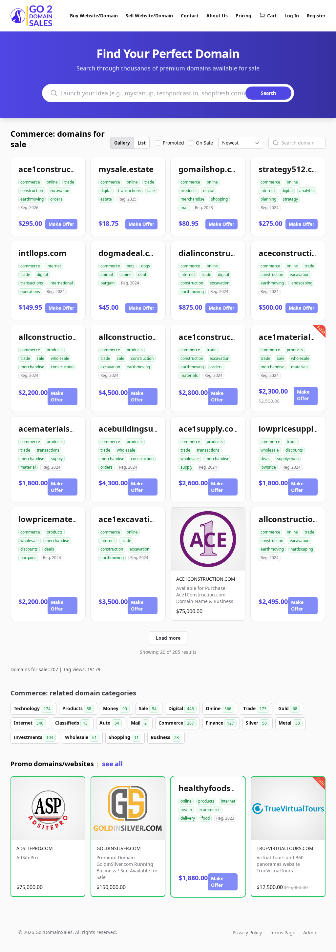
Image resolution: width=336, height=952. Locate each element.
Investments (33, 737)
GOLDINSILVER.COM (118, 848)
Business (165, 737)
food (205, 818)
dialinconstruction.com (223, 252)
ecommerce (209, 809)
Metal (289, 723)
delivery (187, 818)
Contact (190, 15)
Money (115, 708)
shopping (219, 199)
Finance (220, 723)
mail (184, 207)
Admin (310, 932)
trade (69, 182)
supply (57, 458)
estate (106, 199)
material (28, 467)
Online (218, 708)
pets (131, 266)
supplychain (288, 458)
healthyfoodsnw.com (219, 788)
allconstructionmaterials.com (76, 336)
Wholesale (81, 737)
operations (30, 291)
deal (142, 274)
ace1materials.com (296, 336)
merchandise (192, 199)
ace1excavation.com (138, 519)
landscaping (301, 283)
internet (268, 190)
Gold (287, 708)
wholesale (60, 358)
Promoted (173, 143)
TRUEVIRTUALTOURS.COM (285, 848)
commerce (30, 182)
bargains (28, 557)
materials (189, 375)
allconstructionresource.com (154, 336)
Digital (181, 708)
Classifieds (71, 723)
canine (125, 274)
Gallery (122, 143)
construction (31, 190)
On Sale (204, 143)
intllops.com (42, 252)
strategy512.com (292, 169)
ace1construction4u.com (66, 169)
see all (112, 763)
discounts (294, 450)
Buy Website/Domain (94, 15)
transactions (129, 190)
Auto (109, 723)
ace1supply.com (209, 428)
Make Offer (61, 224)
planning (268, 199)
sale (151, 190)
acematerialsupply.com (64, 428)
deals (265, 458)
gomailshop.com (211, 169)
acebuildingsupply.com (143, 428)
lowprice (268, 467)
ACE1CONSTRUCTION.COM (205, 579)
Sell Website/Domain (149, 15)
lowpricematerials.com (63, 519)
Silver (256, 723)
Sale (148, 708)
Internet (28, 723)
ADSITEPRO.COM (34, 848)
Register (316, 15)
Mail (139, 723)
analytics (307, 190)
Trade (254, 708)
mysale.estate (126, 169)
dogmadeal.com (130, 252)
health (186, 809)
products (188, 190)
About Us (217, 15)
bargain (107, 283)
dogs (145, 266)
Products (76, 708)
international (61, 283)
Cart (272, 15)
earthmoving (32, 199)
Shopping (124, 737)
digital (106, 190)
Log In (291, 15)
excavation (59, 190)
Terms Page (282, 932)
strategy (290, 199)
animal (106, 274)
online (52, 182)
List (141, 143)
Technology (32, 708)
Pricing (243, 15)
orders (56, 199)
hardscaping (301, 549)
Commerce (176, 723)
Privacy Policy (247, 932)
